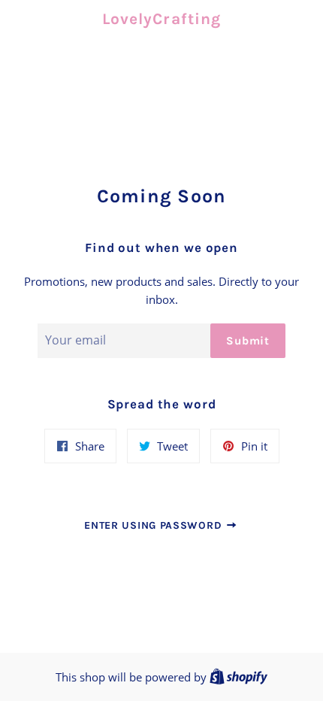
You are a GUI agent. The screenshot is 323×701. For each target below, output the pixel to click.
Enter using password (154, 525)
